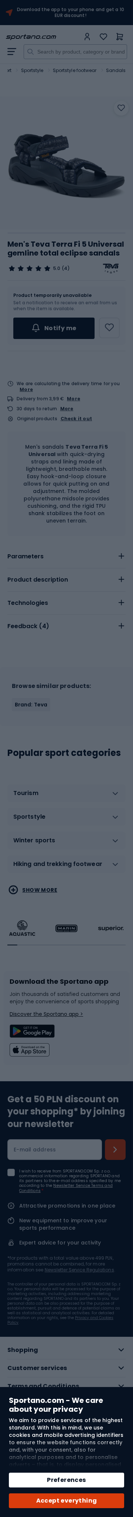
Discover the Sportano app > (46, 1014)
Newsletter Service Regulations (79, 1270)
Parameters (25, 556)
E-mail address (35, 1149)
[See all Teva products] (111, 268)
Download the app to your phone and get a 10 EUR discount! (71, 12)
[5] (29, 268)
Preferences (66, 1480)
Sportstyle (32, 70)
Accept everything (66, 1500)
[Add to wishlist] (121, 108)
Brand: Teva (31, 704)
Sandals (116, 70)
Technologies (27, 603)
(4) (65, 268)
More (26, 389)
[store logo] (43, 37)
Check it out (76, 419)
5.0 (56, 268)
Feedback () (28, 626)
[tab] (66, 556)
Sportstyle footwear (75, 70)
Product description (37, 579)
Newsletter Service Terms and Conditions (66, 1188)
